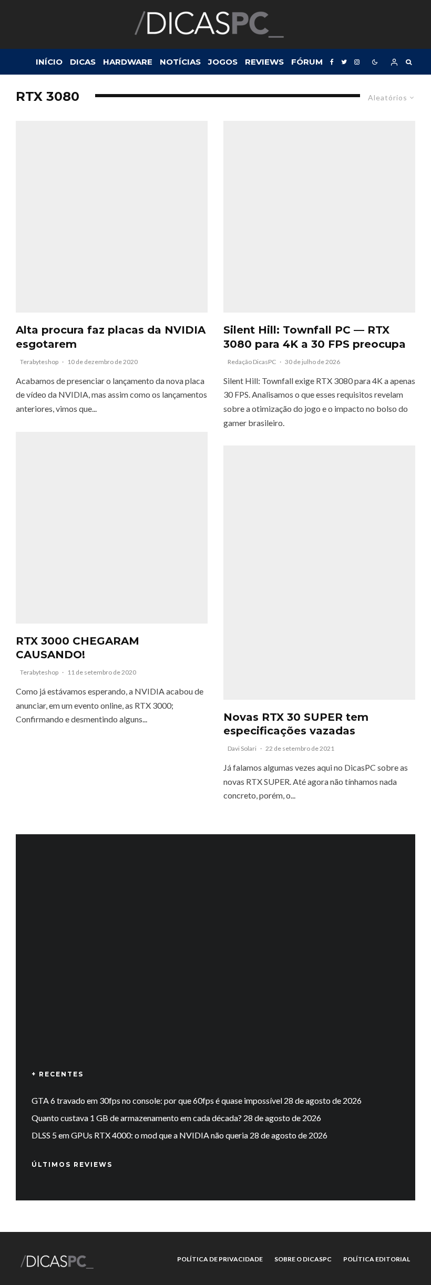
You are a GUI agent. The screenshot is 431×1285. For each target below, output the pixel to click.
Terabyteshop (39, 362)
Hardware (127, 62)
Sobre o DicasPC (303, 1259)
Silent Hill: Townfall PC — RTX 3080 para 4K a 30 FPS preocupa (314, 337)
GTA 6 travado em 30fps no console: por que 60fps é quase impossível (157, 1100)
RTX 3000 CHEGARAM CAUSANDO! (77, 648)
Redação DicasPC (252, 362)
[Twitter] (344, 62)
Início (49, 62)
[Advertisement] (215, 967)
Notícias (180, 62)
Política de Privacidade (220, 1259)
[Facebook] (331, 62)
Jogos (223, 62)
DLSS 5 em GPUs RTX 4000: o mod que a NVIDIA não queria (140, 1135)
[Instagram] (357, 62)
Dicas (83, 62)
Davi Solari (242, 748)
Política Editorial (376, 1259)
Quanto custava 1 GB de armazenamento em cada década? (137, 1118)
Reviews (264, 62)
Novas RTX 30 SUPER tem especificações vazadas (295, 724)
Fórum (307, 62)
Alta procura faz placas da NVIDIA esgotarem (111, 337)
